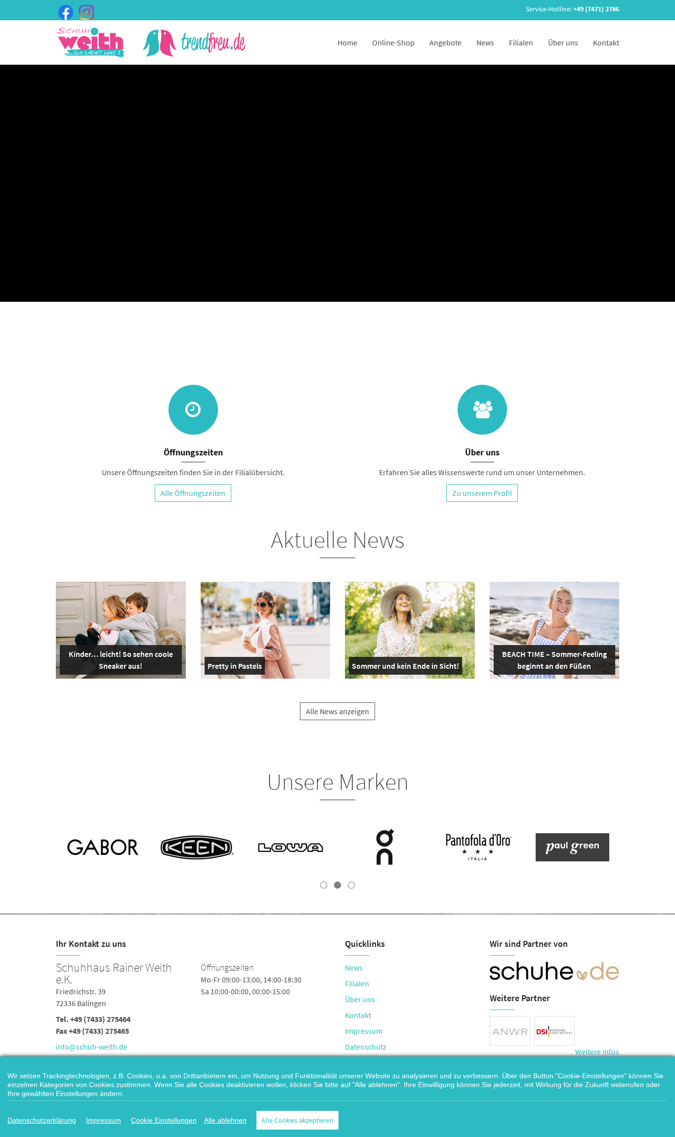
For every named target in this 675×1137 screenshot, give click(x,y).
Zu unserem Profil (482, 493)
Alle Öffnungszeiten (193, 493)
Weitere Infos (597, 1051)
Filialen (521, 42)
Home (347, 42)
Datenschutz (365, 1047)
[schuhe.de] (555, 971)
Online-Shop (393, 42)
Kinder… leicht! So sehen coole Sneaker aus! (120, 662)
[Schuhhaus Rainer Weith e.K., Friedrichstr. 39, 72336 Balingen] (193, 1009)
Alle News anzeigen (337, 711)
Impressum (363, 1031)
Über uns (563, 42)
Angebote (445, 42)
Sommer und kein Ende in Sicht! (405, 668)
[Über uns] (482, 410)
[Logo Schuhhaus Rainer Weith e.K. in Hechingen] (152, 42)
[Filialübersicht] (193, 410)
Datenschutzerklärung (41, 1120)
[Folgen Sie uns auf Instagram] (84, 11)
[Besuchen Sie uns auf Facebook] (63, 11)
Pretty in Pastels (235, 668)
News (485, 42)
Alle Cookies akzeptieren (297, 1120)
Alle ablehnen (225, 1120)
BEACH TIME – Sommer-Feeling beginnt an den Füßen (554, 662)
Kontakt (606, 42)
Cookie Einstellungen (164, 1120)
